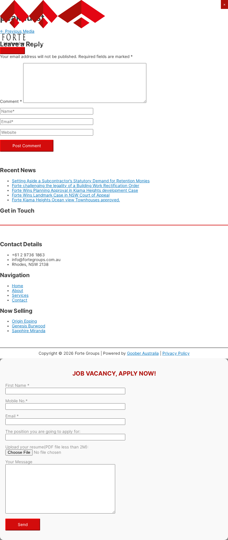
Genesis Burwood (28, 326)
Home (17, 285)
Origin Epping (24, 321)
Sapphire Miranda (28, 330)
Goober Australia (143, 353)
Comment (11, 101)
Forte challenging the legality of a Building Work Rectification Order (75, 185)
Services (20, 295)
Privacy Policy (176, 353)
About (17, 290)
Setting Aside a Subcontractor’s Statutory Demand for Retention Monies (81, 180)
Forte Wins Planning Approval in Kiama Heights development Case (75, 190)
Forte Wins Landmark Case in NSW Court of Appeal (61, 195)
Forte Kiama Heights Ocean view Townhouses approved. (66, 199)
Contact (19, 300)
